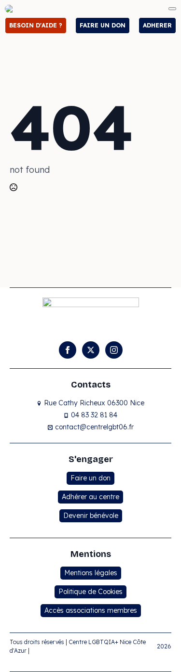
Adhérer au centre (90, 496)
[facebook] (67, 350)
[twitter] (90, 350)
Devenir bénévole (90, 515)
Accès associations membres (90, 610)
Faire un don (90, 478)
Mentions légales (90, 573)
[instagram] (114, 350)
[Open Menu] (172, 8)
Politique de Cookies (90, 591)
